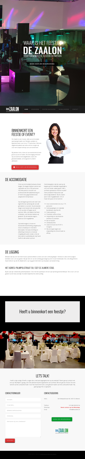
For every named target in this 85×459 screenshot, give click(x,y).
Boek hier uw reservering (42, 64)
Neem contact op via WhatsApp (70, 407)
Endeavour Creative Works (48, 454)
